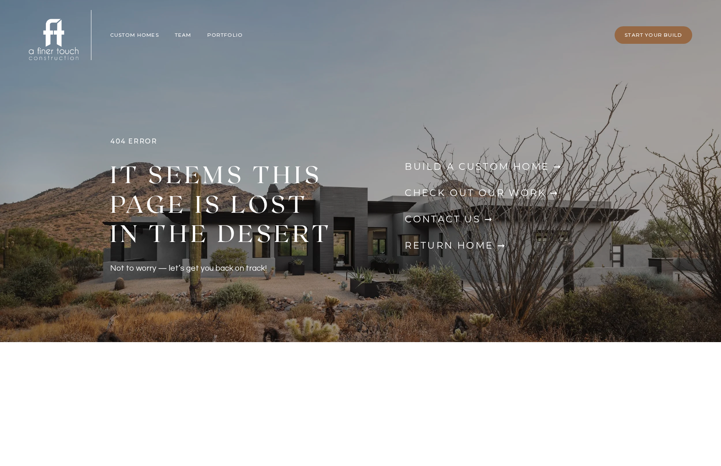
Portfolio (225, 35)
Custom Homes (134, 35)
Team (183, 35)
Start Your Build (653, 35)
